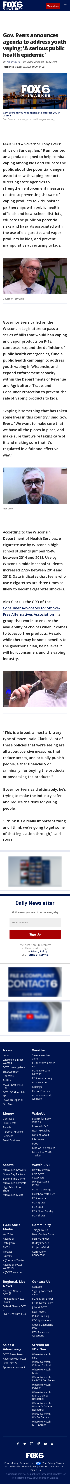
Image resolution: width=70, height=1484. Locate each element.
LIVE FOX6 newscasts (38, 1176)
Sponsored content (14, 1367)
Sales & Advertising (12, 1347)
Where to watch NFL (41, 1356)
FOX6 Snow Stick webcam (42, 1097)
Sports (8, 1165)
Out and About (40, 1135)
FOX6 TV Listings (42, 1189)
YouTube (8, 1234)
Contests (37, 1286)
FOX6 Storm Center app (43, 1064)
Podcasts (8, 1076)
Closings (37, 1086)
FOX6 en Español (13, 1099)
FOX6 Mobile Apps (42, 1298)
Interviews (38, 1139)
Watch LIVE (41, 1165)
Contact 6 (8, 1118)
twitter (25, 1444)
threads (38, 1444)
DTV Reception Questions (41, 1334)
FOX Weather (40, 1082)
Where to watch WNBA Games (41, 1415)
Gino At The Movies (43, 1148)
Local (6, 1055)
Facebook (8, 1238)
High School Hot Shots (12, 1189)
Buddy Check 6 (40, 1243)
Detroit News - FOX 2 (14, 1307)
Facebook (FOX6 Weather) (12, 1266)
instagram (31, 1444)
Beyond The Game (14, 1178)
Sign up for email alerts (42, 1292)
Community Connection (39, 1253)
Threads (7, 1251)
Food (35, 1143)
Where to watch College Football (41, 1363)
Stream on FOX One (40, 1347)
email (52, 1444)
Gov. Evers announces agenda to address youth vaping (31, 114)
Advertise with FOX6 (14, 1358)
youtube (45, 1444)
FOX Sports (38, 1202)
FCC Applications (42, 1320)
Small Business (11, 1140)
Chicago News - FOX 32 (12, 1292)
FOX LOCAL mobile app (14, 1093)
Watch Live (53, 6)
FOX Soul (37, 1206)
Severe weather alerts (41, 1057)
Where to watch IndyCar (41, 1386)
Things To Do (40, 1230)
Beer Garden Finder (43, 1234)
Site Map (8, 1104)
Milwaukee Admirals (14, 1183)
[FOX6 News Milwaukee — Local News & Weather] (13, 5)
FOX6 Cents (10, 1123)
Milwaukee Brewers (14, 1170)
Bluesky (7, 1256)
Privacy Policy (39, 951)
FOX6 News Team (42, 1303)
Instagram (9, 1243)
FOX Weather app (42, 1078)
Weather (39, 1050)
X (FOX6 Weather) (13, 1272)
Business (8, 1136)
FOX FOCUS (10, 1363)
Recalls (7, 1127)
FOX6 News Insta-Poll (13, 1086)
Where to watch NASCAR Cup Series (43, 1378)
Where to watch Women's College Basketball (42, 1406)
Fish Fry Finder (40, 1238)
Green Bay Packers (14, 1174)
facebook (18, 1444)
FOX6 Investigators (14, 1067)
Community (41, 1225)
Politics (7, 1080)
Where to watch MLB (41, 1371)
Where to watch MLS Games (41, 1423)
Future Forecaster (42, 1091)
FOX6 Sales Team (13, 1354)
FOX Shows (38, 1215)
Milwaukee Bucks (13, 1195)
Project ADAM (40, 1247)
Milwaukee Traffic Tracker (42, 1153)
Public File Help (41, 1316)
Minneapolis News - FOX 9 (14, 1300)
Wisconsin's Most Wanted (13, 1061)
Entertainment (11, 1071)
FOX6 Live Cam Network (41, 1072)
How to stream (41, 1170)
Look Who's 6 (40, 1126)
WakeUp (39, 1113)
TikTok (7, 1247)
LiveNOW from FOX (43, 1193)
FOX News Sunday (42, 1211)
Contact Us (41, 1281)
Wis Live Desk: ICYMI (40, 1183)
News (7, 1050)
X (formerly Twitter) (14, 1260)
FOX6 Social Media (12, 1227)
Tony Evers (51, 61)
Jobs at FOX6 (39, 1307)
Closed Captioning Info (42, 1326)
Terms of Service (37, 954)
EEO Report (39, 1311)
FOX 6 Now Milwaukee (33, 61)
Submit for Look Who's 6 (41, 1120)
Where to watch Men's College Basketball (41, 1395)
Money (8, 1113)
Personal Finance (13, 1131)
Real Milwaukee (41, 1130)
